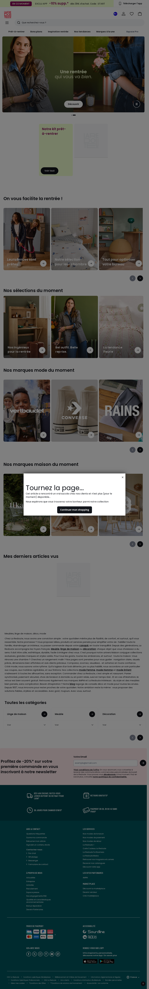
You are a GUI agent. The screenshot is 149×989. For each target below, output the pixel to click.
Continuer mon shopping (74, 509)
